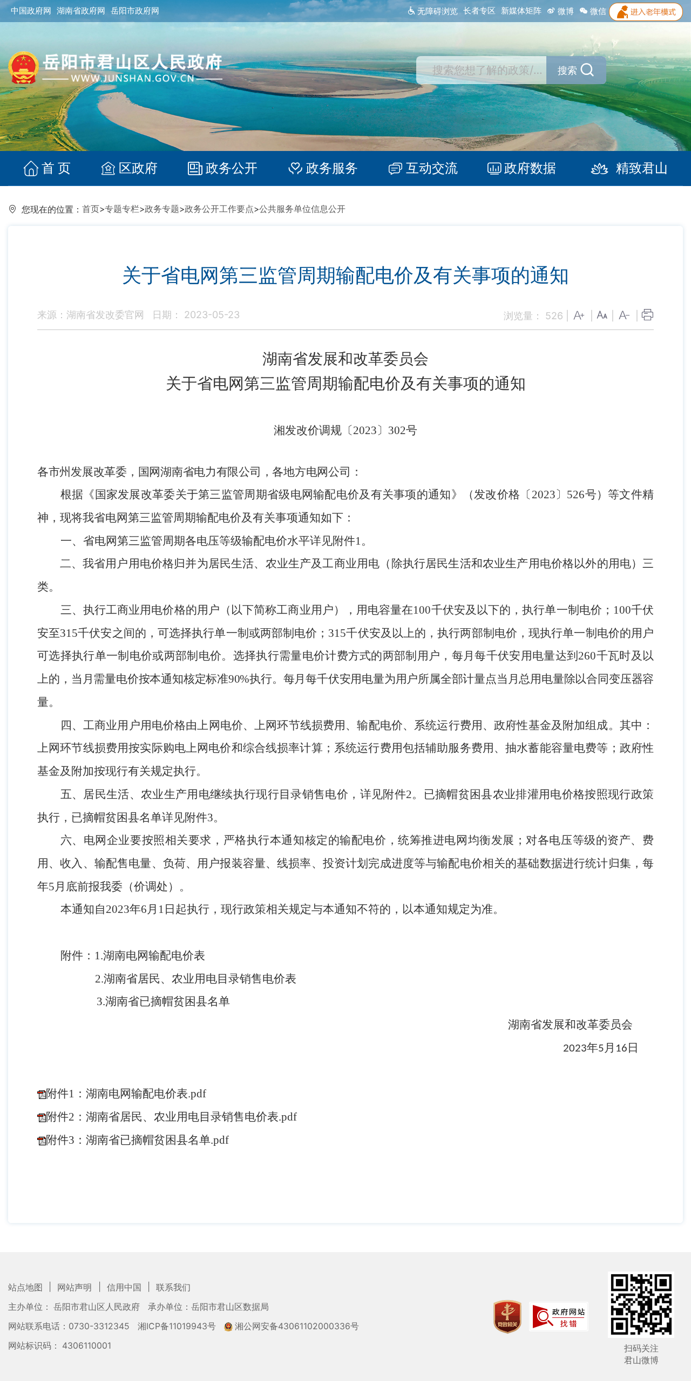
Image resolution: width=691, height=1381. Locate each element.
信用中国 (125, 1287)
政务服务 (332, 168)
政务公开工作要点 (219, 209)
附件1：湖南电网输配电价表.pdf (126, 1093)
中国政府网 (31, 10)
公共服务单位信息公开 (302, 209)
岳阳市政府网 (135, 10)
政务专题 (162, 209)
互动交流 (432, 168)
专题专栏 (122, 209)
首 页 (56, 168)
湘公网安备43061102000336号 (296, 1326)
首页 (90, 209)
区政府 (138, 168)
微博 (564, 11)
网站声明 (75, 1287)
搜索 (567, 70)
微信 (597, 11)
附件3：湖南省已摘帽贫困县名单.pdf (137, 1139)
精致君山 (642, 168)
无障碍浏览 (436, 11)
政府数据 (530, 168)
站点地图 (26, 1287)
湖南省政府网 (81, 10)
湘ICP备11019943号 (178, 1326)
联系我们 (173, 1287)
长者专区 (479, 10)
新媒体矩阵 (521, 10)
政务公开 (232, 168)
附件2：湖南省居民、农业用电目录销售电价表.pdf (171, 1116)
